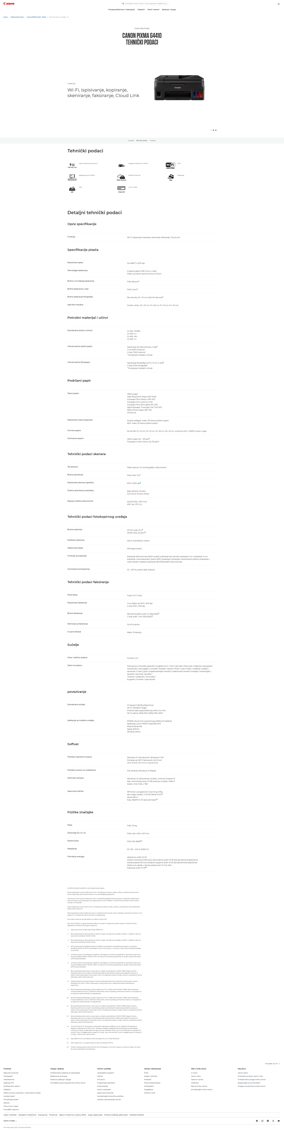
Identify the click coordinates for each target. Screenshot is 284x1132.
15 (141, 841)
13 (162, 794)
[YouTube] (279, 1121)
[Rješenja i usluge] (177, 9)
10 (145, 532)
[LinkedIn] (268, 1121)
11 (158, 613)
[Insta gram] (262, 1121)
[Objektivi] (146, 9)
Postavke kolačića (137, 1115)
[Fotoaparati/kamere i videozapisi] (136, 9)
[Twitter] (273, 1121)
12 (152, 616)
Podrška (153, 140)
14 (157, 799)
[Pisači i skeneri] (160, 9)
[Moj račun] (278, 4)
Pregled (131, 140)
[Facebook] (257, 1121)
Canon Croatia (9, 1121)
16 (146, 867)
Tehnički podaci (142, 140)
